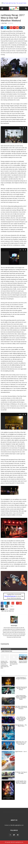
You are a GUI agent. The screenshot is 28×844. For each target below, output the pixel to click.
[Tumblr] (20, 27)
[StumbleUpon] (17, 27)
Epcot (6, 609)
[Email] (23, 27)
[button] (26, 8)
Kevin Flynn (4, 23)
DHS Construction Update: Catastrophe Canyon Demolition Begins (21, 697)
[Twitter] (5, 27)
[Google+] (11, 27)
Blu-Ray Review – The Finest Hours (21, 725)
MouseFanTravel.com (10, 596)
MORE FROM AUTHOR (7, 651)
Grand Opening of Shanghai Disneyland (21, 678)
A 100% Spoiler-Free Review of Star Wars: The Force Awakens (21, 782)
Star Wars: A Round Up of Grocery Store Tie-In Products (21, 707)
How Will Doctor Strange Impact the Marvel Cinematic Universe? (21, 718)
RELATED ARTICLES (6, 649)
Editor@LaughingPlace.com (17, 825)
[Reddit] (8, 27)
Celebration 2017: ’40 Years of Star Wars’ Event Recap (21, 743)
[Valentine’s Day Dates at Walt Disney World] (23, 657)
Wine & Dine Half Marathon (7, 611)
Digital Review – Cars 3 (21, 751)
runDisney (12, 609)
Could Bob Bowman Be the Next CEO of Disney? (21, 688)
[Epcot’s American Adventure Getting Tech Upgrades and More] (14, 657)
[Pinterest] (14, 27)
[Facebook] (2, 27)
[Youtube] (17, 834)
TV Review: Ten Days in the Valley (21, 772)
